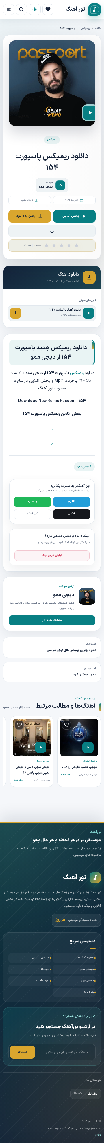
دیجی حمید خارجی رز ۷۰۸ (79, 767)
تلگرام (71, 502)
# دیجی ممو (84, 467)
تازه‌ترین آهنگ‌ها (86, 957)
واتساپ (32, 502)
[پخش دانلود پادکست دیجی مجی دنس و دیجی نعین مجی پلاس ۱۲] (40, 747)
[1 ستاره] (46, 245)
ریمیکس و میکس (40, 957)
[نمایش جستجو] (21, 9)
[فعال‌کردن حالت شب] (35, 9)
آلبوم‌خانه (45, 969)
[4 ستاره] (69, 245)
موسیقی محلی (87, 969)
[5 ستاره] (76, 245)
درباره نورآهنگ (42, 980)
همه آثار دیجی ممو (16, 707)
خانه (98, 28)
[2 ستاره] (54, 245)
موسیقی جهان (87, 980)
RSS (98, 1135)
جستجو (22, 1052)
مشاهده (65, 775)
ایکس (71, 514)
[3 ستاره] (61, 245)
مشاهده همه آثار (52, 620)
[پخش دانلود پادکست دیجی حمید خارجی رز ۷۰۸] (88, 747)
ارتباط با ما (89, 992)
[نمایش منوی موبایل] (8, 9)
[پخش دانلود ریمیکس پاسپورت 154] (90, 112)
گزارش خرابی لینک (52, 555)
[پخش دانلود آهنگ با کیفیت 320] (88, 313)
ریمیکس (85, 28)
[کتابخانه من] (47, 9)
